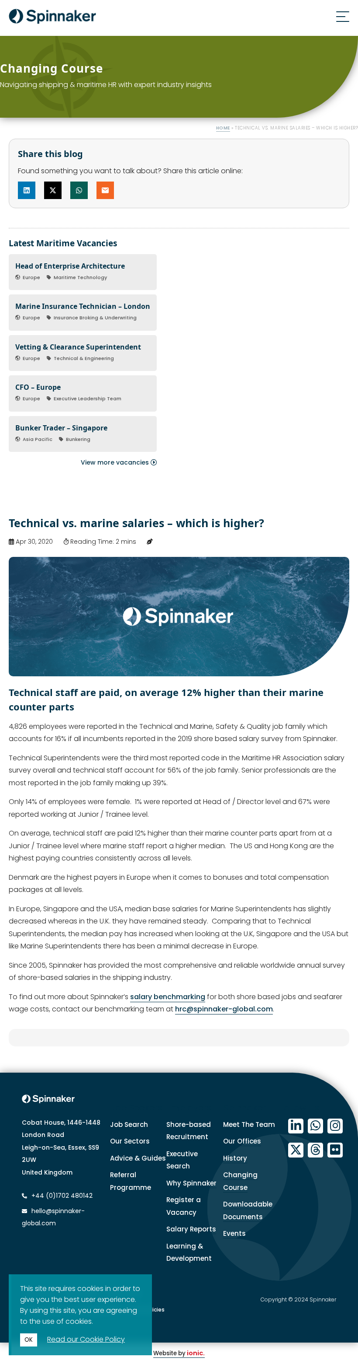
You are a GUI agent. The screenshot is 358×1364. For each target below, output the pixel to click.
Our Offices (242, 1141)
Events (234, 1233)
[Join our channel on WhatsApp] (315, 1126)
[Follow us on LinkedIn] (295, 1126)
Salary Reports (191, 1229)
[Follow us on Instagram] (335, 1126)
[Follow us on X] (295, 1150)
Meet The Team (249, 1124)
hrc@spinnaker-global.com (224, 1009)
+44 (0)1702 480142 (61, 1195)
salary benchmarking (167, 997)
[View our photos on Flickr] (335, 1150)
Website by (179, 1353)
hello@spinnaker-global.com (53, 1217)
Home (223, 128)
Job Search (129, 1124)
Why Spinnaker (191, 1183)
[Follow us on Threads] (315, 1150)
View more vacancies (116, 462)
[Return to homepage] (52, 18)
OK (28, 1340)
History (235, 1158)
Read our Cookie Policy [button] (86, 1339)
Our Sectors (130, 1141)
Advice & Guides (138, 1158)
